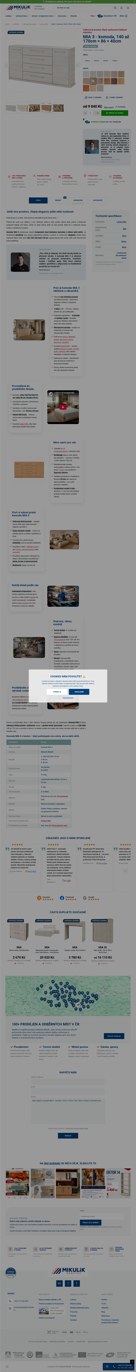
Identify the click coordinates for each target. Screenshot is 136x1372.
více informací (68, 698)
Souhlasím (79, 692)
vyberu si (57, 692)
